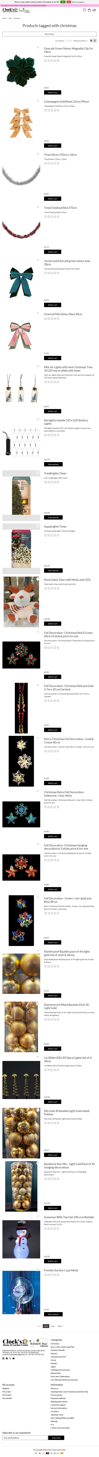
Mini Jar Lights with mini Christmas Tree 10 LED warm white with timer (68, 368)
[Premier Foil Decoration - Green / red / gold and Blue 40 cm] (21, 920)
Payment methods (58, 1398)
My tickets (6, 1395)
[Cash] (36, 1453)
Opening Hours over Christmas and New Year (69, 1391)
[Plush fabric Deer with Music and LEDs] (21, 602)
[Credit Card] (39, 1453)
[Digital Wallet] (57, 1453)
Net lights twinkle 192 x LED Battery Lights (66, 422)
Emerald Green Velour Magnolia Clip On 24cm (68, 50)
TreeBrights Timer (55, 473)
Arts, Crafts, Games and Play (62, 1347)
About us (54, 1388)
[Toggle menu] (94, 10)
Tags (10, 18)
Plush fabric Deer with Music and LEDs (67, 579)
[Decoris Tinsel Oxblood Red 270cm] (21, 230)
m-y (52, 1424)
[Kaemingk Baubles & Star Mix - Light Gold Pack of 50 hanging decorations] (21, 1186)
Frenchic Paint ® (58, 1350)
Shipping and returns (59, 1401)
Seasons (54, 1353)
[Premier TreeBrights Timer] (21, 495)
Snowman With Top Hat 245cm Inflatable (69, 1217)
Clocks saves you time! (60, 1428)
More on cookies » (78, 2)
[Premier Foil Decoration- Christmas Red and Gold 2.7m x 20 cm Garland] (21, 708)
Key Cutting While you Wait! (62, 1418)
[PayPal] (62, 1453)
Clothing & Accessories (60, 1370)
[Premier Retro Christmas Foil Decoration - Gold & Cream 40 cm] (21, 761)
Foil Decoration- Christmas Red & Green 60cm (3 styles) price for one (68, 634)
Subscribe (56, 1438)
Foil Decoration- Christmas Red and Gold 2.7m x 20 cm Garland (69, 687)
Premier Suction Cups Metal (61, 1270)
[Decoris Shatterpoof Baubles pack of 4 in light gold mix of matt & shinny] (21, 973)
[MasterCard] (47, 1453)
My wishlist (7, 1398)
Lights (53, 1366)
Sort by (70, 41)
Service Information (59, 1408)
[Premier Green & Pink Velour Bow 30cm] (21, 336)
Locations (55, 1411)
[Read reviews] (52, 60)
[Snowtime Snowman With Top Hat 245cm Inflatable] (21, 1239)
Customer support (58, 1405)
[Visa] (51, 1453)
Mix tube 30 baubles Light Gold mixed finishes (66, 1112)
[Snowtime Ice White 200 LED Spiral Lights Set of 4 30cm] (21, 1080)
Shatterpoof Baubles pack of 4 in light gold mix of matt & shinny (67, 953)
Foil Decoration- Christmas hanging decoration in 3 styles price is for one (66, 847)
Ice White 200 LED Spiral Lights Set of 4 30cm (68, 1059)
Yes (63, 2)
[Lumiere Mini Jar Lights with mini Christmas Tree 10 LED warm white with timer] (21, 389)
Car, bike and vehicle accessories (64, 1380)
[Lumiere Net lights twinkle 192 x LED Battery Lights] (21, 442)
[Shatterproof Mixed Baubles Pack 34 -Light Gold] (21, 1027)
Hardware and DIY (58, 1357)
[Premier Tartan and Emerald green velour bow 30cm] (21, 283)
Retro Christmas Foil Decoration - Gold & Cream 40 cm (69, 740)
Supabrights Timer (55, 526)
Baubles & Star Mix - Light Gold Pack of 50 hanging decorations (69, 1165)
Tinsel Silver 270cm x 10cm (60, 154)
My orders (6, 1391)
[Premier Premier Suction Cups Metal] (21, 1292)
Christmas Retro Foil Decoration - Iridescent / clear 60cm (64, 793)
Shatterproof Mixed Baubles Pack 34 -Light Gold (67, 1006)
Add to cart (52, 92)
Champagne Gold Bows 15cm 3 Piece (66, 101)
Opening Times (57, 1414)
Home (4, 18)
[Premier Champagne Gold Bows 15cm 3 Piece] (21, 123)
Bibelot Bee (56, 1373)
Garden (54, 1363)
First (46, 1326)
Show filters (49, 34)
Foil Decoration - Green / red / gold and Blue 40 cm (67, 900)
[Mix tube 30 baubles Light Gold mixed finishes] (21, 1133)
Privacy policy (56, 1395)
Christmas (55, 1343)
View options (53, 464)
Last (53, 1326)
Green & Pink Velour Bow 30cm (63, 314)
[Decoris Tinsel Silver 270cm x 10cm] (21, 177)
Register (5, 1388)
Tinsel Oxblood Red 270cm (60, 207)
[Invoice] (43, 1453)
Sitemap (54, 1421)
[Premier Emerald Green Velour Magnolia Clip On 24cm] (21, 70)
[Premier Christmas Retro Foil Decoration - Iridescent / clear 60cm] (21, 814)
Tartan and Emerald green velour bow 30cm (67, 262)
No (69, 2)
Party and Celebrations (60, 1376)
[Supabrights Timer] (21, 548)
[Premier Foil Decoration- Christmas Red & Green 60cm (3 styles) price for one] (21, 655)
